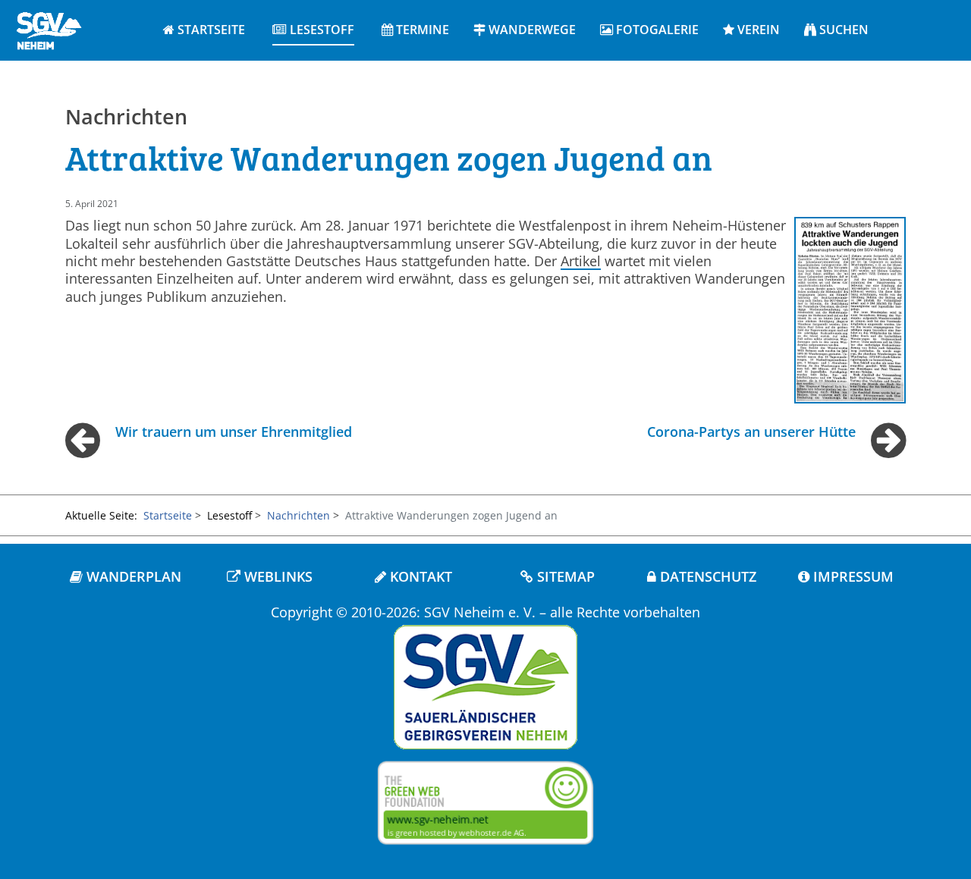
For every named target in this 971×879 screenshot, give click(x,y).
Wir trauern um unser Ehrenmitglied (233, 431)
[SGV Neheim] (48, 29)
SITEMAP (564, 576)
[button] (313, 30)
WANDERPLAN (132, 576)
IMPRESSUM (851, 576)
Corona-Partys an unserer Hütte (751, 431)
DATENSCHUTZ (706, 576)
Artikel (581, 261)
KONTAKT (419, 576)
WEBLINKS (276, 576)
